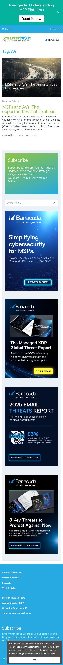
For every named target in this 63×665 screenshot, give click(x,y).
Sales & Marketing (12, 572)
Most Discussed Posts (13, 597)
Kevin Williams (9, 135)
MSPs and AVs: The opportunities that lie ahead (29, 109)
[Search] (54, 203)
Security (17, 101)
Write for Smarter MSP (14, 608)
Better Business (10, 577)
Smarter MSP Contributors (16, 613)
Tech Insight (9, 587)
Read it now (31, 19)
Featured (6, 101)
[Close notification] (58, 12)
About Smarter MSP (13, 602)
